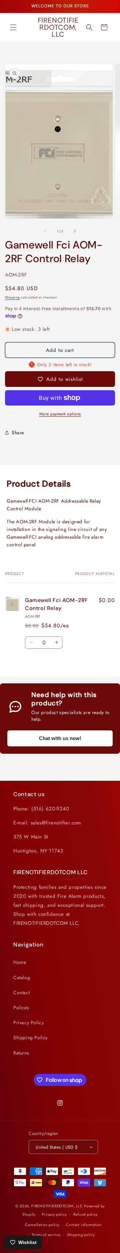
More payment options (60, 414)
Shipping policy (81, 1234)
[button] (13, 27)
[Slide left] (45, 231)
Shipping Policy (30, 1037)
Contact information (83, 1224)
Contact (21, 992)
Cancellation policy (42, 1224)
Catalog (21, 977)
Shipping (12, 297)
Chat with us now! (60, 738)
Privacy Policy (28, 1022)
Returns (21, 1053)
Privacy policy (54, 1214)
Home (19, 962)
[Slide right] (74, 231)
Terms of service (46, 1234)
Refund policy (85, 1214)
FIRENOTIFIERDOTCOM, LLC (57, 1206)
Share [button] (18, 432)
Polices (21, 1007)
